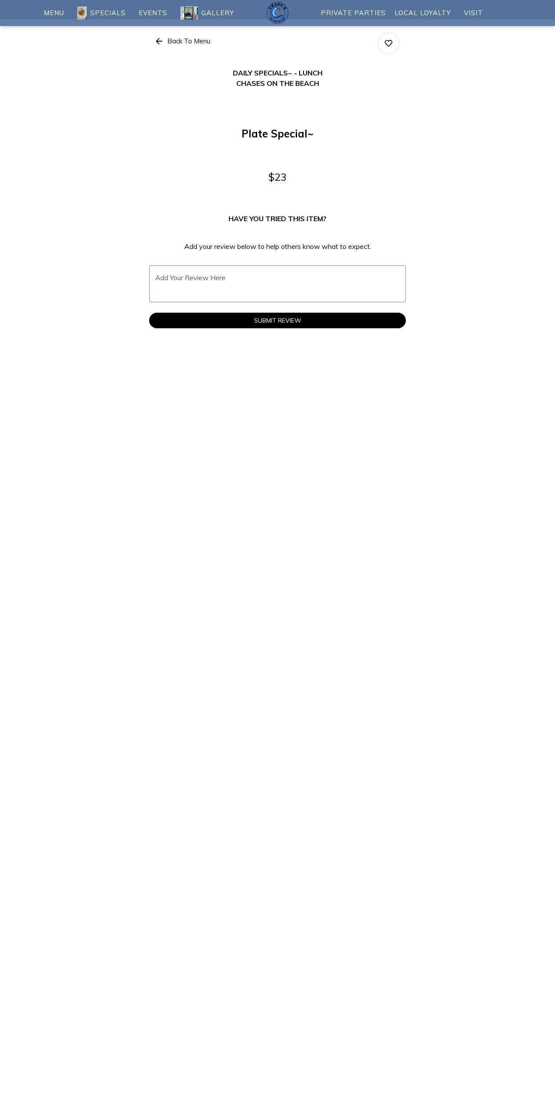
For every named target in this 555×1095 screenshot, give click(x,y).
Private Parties (353, 13)
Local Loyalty (423, 13)
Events (153, 13)
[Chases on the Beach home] (277, 13)
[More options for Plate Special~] (388, 43)
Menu (54, 13)
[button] (183, 41)
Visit (473, 13)
